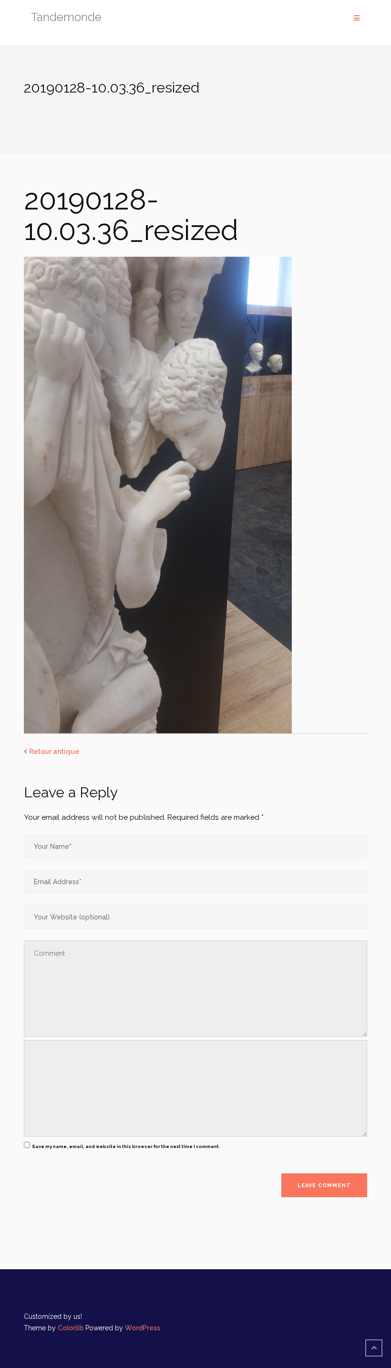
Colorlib (70, 1328)
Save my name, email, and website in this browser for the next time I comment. (126, 1146)
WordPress (142, 1328)
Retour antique (54, 751)
